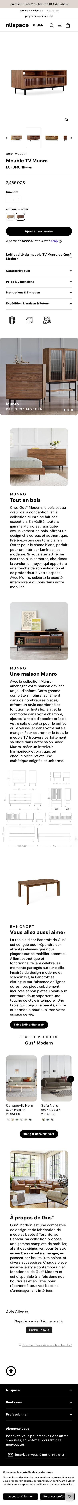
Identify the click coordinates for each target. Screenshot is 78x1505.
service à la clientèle (31, 10)
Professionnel (16, 1414)
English (38, 25)
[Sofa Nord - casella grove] (43, 1119)
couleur (17, 209)
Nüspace (13, 1390)
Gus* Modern (17, 154)
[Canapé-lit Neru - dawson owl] (25, 1119)
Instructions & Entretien (23, 292)
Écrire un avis (39, 1330)
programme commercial (39, 16)
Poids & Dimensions (20, 281)
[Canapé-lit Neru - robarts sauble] (8, 1119)
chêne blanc (10, 216)
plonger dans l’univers (39, 1134)
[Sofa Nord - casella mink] (52, 1119)
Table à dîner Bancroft (29, 1024)
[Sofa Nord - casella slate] (47, 1119)
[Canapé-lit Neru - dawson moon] (21, 1119)
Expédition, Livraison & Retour (27, 303)
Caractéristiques (18, 271)
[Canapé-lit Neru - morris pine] (17, 1119)
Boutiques (14, 1402)
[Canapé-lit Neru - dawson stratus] (30, 1119)
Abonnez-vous (17, 1429)
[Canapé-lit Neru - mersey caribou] (12, 1119)
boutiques (53, 10)
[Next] (70, 1079)
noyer (20, 216)
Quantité (12, 192)
